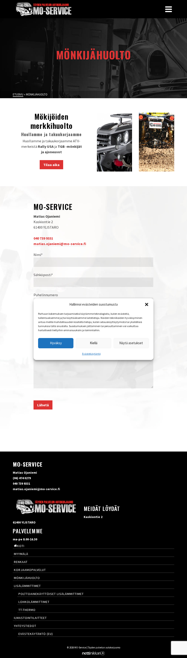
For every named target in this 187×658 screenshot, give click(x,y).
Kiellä (93, 343)
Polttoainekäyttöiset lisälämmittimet (51, 594)
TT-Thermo (27, 610)
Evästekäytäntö (91, 353)
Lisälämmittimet (27, 586)
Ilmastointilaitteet (30, 618)
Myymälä (21, 554)
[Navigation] (168, 9)
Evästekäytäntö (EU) (35, 634)
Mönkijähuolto (27, 578)
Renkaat (21, 562)
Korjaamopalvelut (30, 570)
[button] (146, 304)
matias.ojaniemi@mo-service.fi (60, 243)
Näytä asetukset (131, 343)
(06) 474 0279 (22, 478)
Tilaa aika (51, 164)
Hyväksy (56, 343)
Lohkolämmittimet (33, 602)
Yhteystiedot (25, 626)
